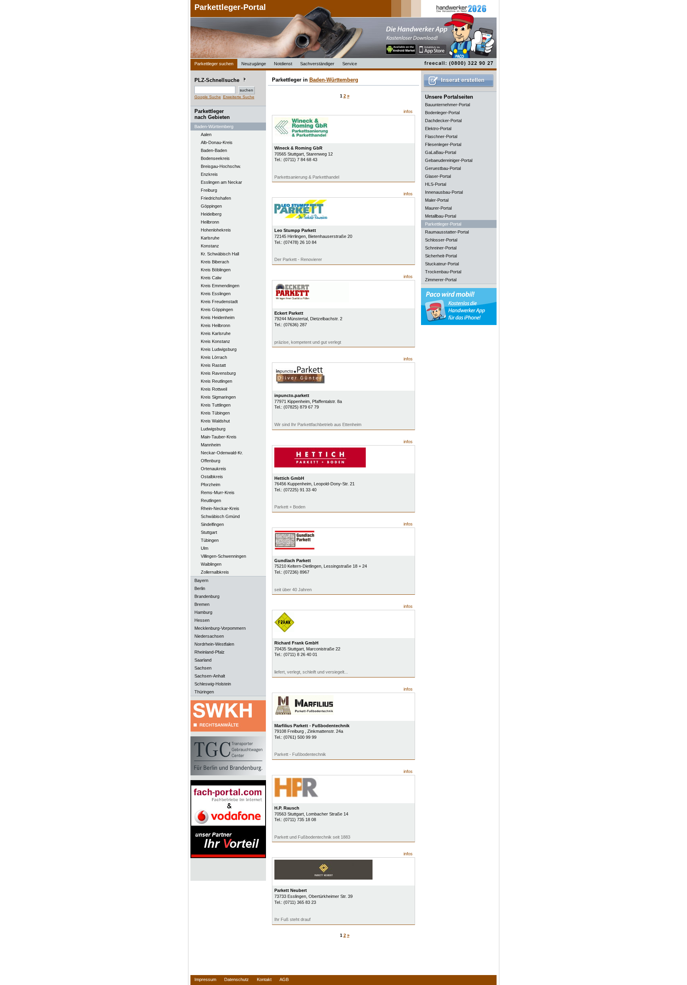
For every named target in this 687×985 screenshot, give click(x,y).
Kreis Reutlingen (216, 381)
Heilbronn (210, 222)
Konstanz (210, 245)
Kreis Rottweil (214, 389)
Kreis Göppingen (217, 309)
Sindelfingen (212, 524)
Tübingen (210, 540)
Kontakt (264, 979)
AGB (284, 979)
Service (349, 63)
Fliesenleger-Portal (443, 144)
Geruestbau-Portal (443, 168)
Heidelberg (211, 214)
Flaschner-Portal (441, 136)
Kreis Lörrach (214, 357)
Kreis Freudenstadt (219, 301)
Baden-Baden (214, 150)
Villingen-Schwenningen (223, 556)
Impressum (205, 979)
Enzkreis (209, 174)
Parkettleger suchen (213, 63)
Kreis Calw (211, 277)
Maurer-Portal (438, 208)
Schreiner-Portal (440, 247)
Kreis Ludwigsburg (219, 349)
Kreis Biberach (215, 261)
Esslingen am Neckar (221, 182)
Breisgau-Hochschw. (221, 166)
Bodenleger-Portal (442, 112)
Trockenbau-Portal (443, 271)
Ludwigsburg (213, 428)
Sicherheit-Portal (441, 255)
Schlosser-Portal (441, 239)
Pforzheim (210, 484)
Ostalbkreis (212, 476)
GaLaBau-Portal (440, 152)
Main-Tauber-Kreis (219, 436)
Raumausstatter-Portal (447, 232)
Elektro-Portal (438, 128)
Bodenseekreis (215, 158)
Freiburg (209, 190)
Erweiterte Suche (238, 97)
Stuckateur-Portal (442, 263)
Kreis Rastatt (213, 365)
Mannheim (211, 444)
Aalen (206, 134)
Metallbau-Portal (440, 216)
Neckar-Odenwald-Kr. (222, 452)
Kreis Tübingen (215, 413)
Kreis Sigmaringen (218, 397)
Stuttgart (209, 532)
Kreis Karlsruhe (216, 333)
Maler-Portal (436, 200)
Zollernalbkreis (215, 572)
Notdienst (283, 63)
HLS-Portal (435, 184)
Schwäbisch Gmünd (220, 516)
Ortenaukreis (213, 468)
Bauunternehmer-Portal (447, 104)
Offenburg (210, 460)
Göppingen (211, 206)
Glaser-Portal (438, 176)
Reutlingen (211, 500)
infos (408, 111)
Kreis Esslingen (216, 293)
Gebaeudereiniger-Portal (448, 160)
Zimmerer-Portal (440, 279)
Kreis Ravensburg (218, 373)
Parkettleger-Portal (230, 7)
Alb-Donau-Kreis (217, 142)
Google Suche (207, 97)
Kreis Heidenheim (218, 317)
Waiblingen (211, 564)
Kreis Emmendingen (220, 285)
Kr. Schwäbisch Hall (220, 253)
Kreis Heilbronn (215, 325)
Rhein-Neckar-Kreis (220, 508)
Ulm (204, 548)
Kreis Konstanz (215, 341)
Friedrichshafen (216, 198)
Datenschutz (236, 979)
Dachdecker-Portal (443, 120)
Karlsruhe (210, 238)
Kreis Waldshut (215, 421)
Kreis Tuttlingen (216, 405)
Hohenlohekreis (216, 230)
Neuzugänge (253, 63)
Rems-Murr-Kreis (218, 492)
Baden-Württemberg (333, 80)
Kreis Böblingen (216, 269)
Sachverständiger (317, 63)
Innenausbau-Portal (444, 192)
